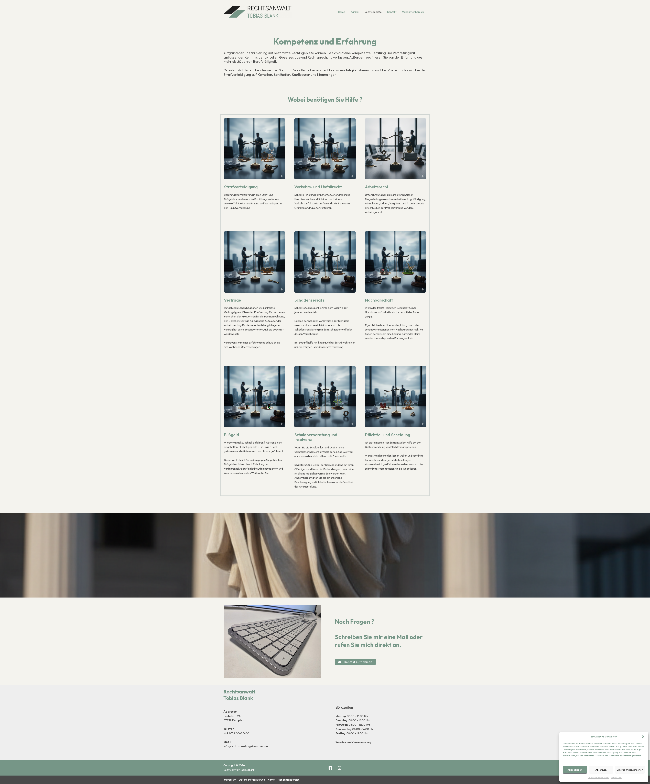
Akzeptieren (575, 769)
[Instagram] (340, 768)
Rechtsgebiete (373, 12)
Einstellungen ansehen (630, 769)
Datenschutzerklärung (598, 777)
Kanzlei (355, 12)
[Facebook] (330, 768)
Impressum (616, 777)
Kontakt (391, 12)
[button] (643, 736)
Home (341, 12)
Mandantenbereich (413, 12)
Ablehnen (600, 769)
